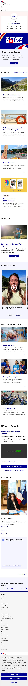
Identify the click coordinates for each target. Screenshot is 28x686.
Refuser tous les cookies (14, 678)
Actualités (3, 644)
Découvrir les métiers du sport (14, 466)
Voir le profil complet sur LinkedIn (11, 566)
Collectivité (3, 596)
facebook (2, 588)
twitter (7, 588)
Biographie (4, 526)
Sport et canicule (9, 163)
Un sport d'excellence (5, 620)
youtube (21, 588)
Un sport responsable (5, 629)
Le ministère (3, 605)
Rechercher (23, 1)
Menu (26, 1)
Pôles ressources (4, 631)
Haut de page (23, 574)
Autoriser (19, 451)
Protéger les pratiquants (11, 377)
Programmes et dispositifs (6, 616)
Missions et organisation (5, 609)
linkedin (12, 588)
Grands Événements (5, 607)
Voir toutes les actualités (19, 72)
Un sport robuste (4, 625)
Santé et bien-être (9, 345)
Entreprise (3, 598)
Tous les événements (13, 23)
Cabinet (3, 534)
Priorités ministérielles (5, 614)
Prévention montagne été (11, 95)
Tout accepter (14, 674)
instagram (16, 588)
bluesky (26, 588)
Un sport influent (4, 627)
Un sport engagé (4, 623)
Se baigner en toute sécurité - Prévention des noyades (13, 129)
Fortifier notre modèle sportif (7, 618)
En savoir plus (14, 63)
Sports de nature (4, 640)
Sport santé (3, 638)
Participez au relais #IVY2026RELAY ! (9, 200)
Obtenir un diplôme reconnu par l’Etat (14, 470)
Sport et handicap (9, 408)
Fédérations (3, 601)
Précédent (10, 315)
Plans (2, 612)
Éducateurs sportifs (5, 603)
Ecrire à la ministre (4, 647)
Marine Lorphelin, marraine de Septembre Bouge (14, 290)
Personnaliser (14, 682)
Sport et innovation (5, 636)
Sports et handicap (5, 634)
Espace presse (4, 649)
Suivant (18, 315)
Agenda (3, 530)
